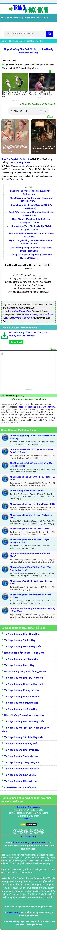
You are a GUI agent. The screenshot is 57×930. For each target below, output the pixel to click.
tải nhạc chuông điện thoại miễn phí (31, 842)
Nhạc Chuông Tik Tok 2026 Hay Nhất (26, 40)
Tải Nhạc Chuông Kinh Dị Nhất (20, 774)
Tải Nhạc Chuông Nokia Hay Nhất (21, 696)
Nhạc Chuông (13, 912)
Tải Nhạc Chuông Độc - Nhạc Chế (22, 634)
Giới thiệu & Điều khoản (28, 815)
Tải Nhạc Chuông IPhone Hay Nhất (22, 646)
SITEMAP (28, 818)
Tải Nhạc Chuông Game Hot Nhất (21, 768)
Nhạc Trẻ (5, 17)
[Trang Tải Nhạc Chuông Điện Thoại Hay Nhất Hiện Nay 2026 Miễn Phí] (28, 12)
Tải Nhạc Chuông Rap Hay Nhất (21, 743)
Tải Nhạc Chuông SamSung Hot (21, 702)
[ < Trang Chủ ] (28, 836)
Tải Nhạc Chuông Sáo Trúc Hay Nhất (23, 737)
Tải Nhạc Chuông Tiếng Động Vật (21, 762)
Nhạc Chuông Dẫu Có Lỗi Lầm (16, 159)
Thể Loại (44, 17)
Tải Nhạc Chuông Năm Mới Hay (20, 781)
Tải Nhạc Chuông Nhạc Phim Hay (21, 749)
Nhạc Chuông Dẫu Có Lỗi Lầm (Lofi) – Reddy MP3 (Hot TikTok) (28, 51)
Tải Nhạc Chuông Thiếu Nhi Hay (21, 756)
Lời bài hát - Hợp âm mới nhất (20, 787)
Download (16, 342)
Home (3, 40)
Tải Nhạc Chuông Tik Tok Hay (19, 640)
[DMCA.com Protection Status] (28, 825)
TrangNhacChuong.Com (19, 311)
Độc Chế (35, 17)
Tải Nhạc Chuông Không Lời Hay (21, 690)
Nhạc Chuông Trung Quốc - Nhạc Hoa (24, 715)
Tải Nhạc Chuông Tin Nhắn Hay (20, 709)
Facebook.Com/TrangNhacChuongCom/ (36, 406)
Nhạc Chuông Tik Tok (20, 17)
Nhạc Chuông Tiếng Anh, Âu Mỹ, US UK (25, 671)
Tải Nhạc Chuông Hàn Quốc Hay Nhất (24, 721)
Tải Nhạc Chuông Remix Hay (19, 665)
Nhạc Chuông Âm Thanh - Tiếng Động (24, 652)
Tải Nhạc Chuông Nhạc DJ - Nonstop (23, 677)
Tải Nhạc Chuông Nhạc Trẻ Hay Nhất (23, 684)
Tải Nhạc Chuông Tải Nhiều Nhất (21, 659)
